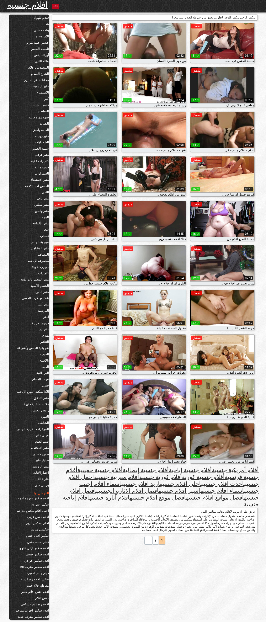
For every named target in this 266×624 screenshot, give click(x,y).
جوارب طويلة (40, 267)
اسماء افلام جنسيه (222, 490)
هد (47, 24)
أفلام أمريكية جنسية (235, 470)
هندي (45, 335)
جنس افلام (42, 598)
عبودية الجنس (40, 242)
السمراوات (42, 173)
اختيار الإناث (41, 473)
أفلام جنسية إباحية (190, 470)
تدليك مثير (42, 460)
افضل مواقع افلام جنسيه (215, 497)
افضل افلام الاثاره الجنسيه (127, 490)
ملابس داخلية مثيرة (36, 404)
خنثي (45, 385)
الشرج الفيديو (40, 74)
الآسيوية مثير (40, 36)
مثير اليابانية (41, 86)
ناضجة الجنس (40, 49)
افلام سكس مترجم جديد (33, 617)
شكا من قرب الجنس (35, 298)
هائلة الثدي (42, 61)
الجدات (44, 124)
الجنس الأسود (40, 286)
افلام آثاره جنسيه (109, 497)
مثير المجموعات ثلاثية (34, 279)
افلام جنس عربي (38, 517)
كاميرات (43, 273)
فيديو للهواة (41, 18)
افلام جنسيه (27, 5)
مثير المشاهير (40, 248)
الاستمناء (43, 92)
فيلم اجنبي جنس (38, 542)
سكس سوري (40, 504)
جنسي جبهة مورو (38, 42)
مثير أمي (43, 304)
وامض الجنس (40, 410)
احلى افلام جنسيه (180, 483)
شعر (46, 229)
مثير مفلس (41, 205)
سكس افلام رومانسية (35, 579)
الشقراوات (42, 142)
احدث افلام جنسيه (222, 483)
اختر (46, 317)
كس (46, 99)
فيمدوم (44, 236)
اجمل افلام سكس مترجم (33, 511)
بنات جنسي (41, 30)
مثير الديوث (41, 292)
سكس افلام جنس (37, 536)
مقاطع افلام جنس (37, 585)
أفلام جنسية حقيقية (100, 470)
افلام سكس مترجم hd (34, 567)
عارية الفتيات (40, 479)
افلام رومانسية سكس (35, 604)
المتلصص (43, 111)
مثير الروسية (40, 466)
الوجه (45, 217)
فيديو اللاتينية (40, 323)
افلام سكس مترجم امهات (32, 498)
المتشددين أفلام (38, 67)
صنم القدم (42, 441)
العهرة (45, 416)
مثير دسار (42, 329)
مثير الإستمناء (40, 180)
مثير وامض (42, 211)
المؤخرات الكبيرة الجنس (33, 429)
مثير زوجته (42, 136)
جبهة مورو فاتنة (39, 117)
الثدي (45, 192)
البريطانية (42, 373)
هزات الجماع (40, 379)
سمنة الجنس (40, 148)
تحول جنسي (41, 454)
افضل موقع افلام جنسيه (158, 497)
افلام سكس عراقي (36, 560)
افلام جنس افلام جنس (35, 592)
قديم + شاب (41, 105)
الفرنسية (43, 311)
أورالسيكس (41, 55)
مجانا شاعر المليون (36, 80)
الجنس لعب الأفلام (37, 186)
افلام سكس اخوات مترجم (32, 610)
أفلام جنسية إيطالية (146, 470)
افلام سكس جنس (37, 554)
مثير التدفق (41, 398)
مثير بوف (43, 198)
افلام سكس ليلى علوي (34, 548)
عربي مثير (42, 435)
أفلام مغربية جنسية (116, 477)
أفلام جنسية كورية (203, 477)
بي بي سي (42, 485)
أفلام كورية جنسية (160, 477)
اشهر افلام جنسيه (179, 490)
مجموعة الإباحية (38, 261)
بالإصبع (44, 360)
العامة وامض (41, 130)
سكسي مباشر (39, 529)
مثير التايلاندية (40, 448)
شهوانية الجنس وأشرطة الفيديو (33, 351)
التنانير (44, 342)
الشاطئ (43, 423)
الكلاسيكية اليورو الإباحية (33, 392)
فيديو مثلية (42, 167)
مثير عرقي (42, 155)
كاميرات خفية (40, 161)
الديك (45, 367)
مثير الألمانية (40, 223)
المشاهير (43, 254)
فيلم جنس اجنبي (38, 573)
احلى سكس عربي (37, 523)
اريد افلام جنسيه (140, 483)
